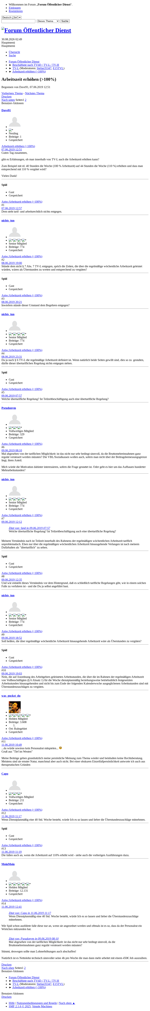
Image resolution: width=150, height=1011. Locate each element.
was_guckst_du (10, 695)
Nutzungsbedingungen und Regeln (37, 1003)
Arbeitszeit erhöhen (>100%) (18, 146)
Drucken (6, 96)
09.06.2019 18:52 (11, 637)
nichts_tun (7, 220)
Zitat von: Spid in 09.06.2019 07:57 (29, 528)
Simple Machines (42, 1006)
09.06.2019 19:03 (11, 673)
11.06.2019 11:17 (11, 816)
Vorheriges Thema (12, 93)
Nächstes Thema (34, 93)
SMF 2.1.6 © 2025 (20, 1006)
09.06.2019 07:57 (11, 395)
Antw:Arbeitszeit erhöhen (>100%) (21, 201)
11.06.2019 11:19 (11, 851)
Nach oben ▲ (67, 1003)
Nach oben (7, 967)
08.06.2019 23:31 (11, 356)
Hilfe (12, 1003)
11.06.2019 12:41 (11, 906)
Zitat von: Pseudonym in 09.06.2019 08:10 (34, 938)
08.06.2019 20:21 (11, 302)
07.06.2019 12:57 (11, 208)
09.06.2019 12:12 (11, 521)
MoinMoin (8, 864)
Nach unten (8, 99)
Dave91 (6, 110)
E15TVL (58, 68)
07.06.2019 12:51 (11, 149)
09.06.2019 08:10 (11, 450)
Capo (4, 773)
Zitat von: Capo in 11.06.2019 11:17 (30, 913)
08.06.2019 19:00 (11, 263)
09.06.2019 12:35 (11, 579)
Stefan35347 (44, 68)
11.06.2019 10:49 (11, 744)
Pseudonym (8, 407)
